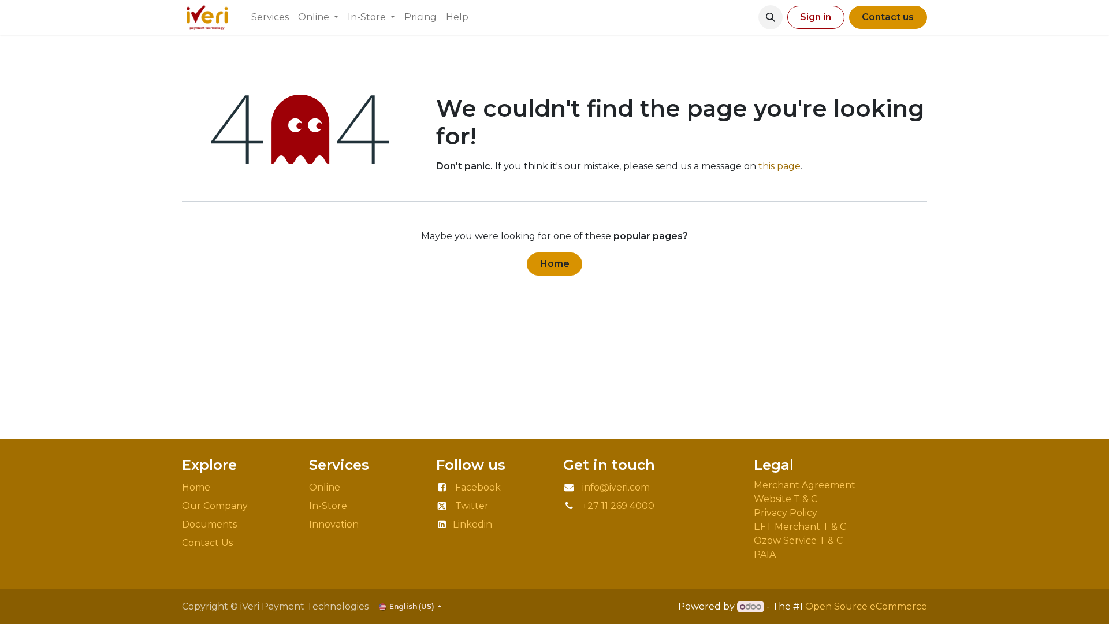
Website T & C (785, 498)
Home (555, 263)
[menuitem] (270, 17)
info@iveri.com (616, 487)
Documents (209, 524)
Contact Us (207, 542)
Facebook (478, 487)
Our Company (215, 505)
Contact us (888, 17)
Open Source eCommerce (866, 606)
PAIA (765, 554)
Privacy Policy (788, 512)
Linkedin (472, 524)
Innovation (335, 524)
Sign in (815, 17)
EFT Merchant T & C (801, 526)
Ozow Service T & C (798, 540)
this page (779, 166)
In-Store (328, 505)
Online (324, 487)
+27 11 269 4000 (618, 505)
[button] (770, 17)
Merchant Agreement (806, 485)
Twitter (472, 505)
